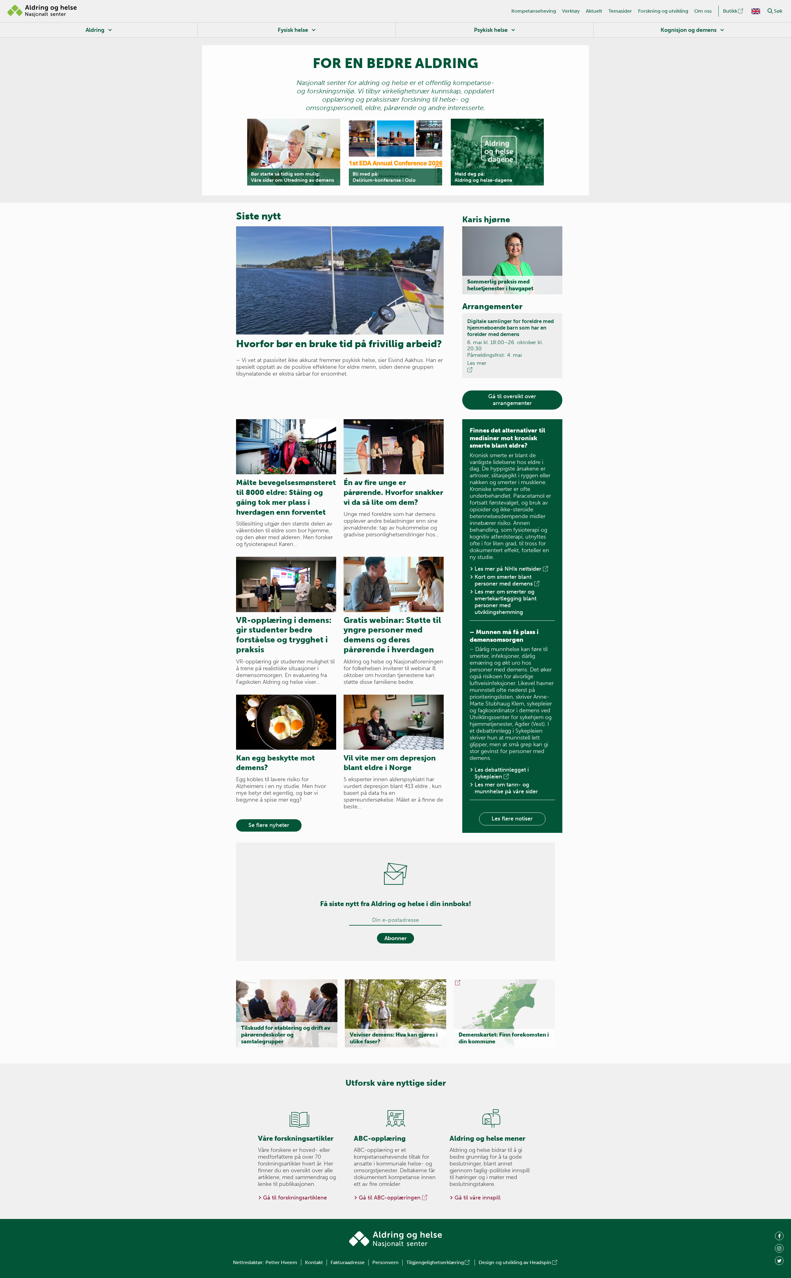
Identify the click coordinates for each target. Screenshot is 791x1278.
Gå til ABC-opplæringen (390, 1197)
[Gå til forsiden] (42, 11)
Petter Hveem (281, 1262)
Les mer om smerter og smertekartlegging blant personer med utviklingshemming (505, 602)
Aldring (95, 30)
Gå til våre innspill (478, 1197)
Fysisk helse (293, 30)
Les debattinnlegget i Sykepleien (502, 773)
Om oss (703, 11)
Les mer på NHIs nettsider (508, 568)
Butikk (730, 11)
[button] (770, 11)
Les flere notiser (512, 818)
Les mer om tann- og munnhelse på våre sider (506, 788)
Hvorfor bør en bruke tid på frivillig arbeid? (339, 344)
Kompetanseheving (533, 11)
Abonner (395, 938)
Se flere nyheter (268, 825)
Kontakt (314, 1262)
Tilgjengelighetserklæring (435, 1262)
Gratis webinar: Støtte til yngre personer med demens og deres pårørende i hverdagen (392, 635)
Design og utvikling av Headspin (515, 1262)
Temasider (620, 11)
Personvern (385, 1262)
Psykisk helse (491, 30)
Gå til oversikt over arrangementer (512, 400)
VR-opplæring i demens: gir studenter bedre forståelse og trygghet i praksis (284, 635)
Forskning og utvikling (663, 11)
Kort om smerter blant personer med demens (504, 580)
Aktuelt (594, 11)
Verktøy (571, 11)
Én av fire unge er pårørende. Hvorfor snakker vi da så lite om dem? (393, 492)
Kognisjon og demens (689, 30)
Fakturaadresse (348, 1262)
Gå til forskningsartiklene (295, 1197)
